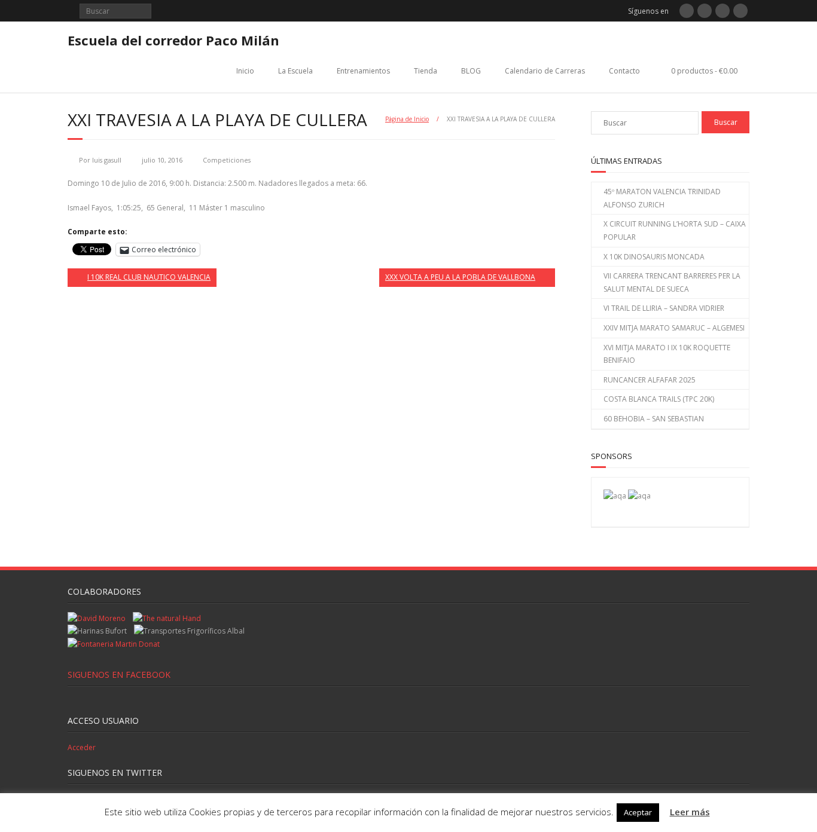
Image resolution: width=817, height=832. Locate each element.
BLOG (471, 71)
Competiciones (227, 159)
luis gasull (106, 159)
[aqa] (614, 496)
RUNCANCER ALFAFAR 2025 (649, 380)
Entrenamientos (363, 71)
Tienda (425, 71)
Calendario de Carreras (545, 71)
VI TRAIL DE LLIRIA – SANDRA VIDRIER (663, 308)
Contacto (624, 71)
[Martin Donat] (114, 644)
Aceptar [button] (638, 812)
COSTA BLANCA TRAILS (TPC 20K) (658, 399)
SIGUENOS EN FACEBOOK (119, 674)
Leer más (690, 812)
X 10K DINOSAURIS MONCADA (654, 257)
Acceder (82, 747)
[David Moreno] (639, 496)
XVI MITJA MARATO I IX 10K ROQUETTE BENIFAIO (666, 354)
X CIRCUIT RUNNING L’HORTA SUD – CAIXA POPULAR (674, 230)
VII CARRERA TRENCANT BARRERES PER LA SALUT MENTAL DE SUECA (671, 282)
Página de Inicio (407, 119)
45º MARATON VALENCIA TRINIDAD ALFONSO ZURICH (662, 198)
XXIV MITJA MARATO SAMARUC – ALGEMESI (674, 328)
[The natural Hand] (167, 618)
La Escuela (295, 71)
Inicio (245, 71)
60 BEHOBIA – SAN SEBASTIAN (653, 419)
